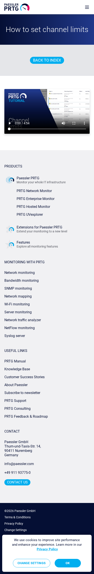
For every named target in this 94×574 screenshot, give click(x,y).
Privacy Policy (13, 523)
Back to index (47, 60)
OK (68, 563)
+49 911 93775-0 (17, 473)
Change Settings (15, 530)
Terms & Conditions (17, 517)
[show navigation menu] (87, 7)
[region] (47, 553)
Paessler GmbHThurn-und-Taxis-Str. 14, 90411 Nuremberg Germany (23, 448)
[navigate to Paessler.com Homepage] (17, 7)
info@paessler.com (19, 464)
